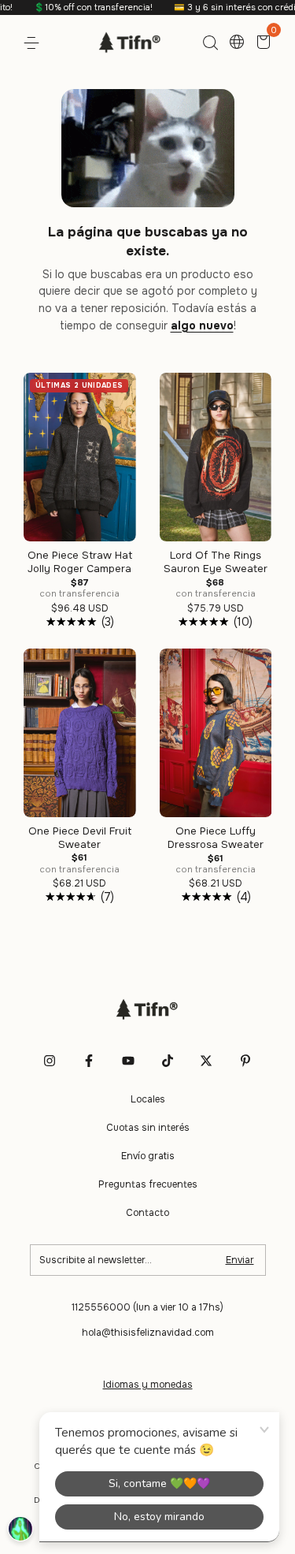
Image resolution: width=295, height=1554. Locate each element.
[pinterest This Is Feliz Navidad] (245, 1060)
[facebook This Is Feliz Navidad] (89, 1060)
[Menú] (34, 43)
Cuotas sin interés (148, 1127)
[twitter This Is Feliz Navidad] (206, 1060)
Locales (148, 1099)
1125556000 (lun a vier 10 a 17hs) (147, 1307)
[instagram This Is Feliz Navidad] (49, 1060)
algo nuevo (202, 325)
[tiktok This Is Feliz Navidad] (167, 1060)
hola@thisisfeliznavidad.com (148, 1332)
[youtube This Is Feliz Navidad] (128, 1060)
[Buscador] (210, 43)
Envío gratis (148, 1156)
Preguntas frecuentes (147, 1184)
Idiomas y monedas (148, 1384)
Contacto (147, 1212)
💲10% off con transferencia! (77, 7)
